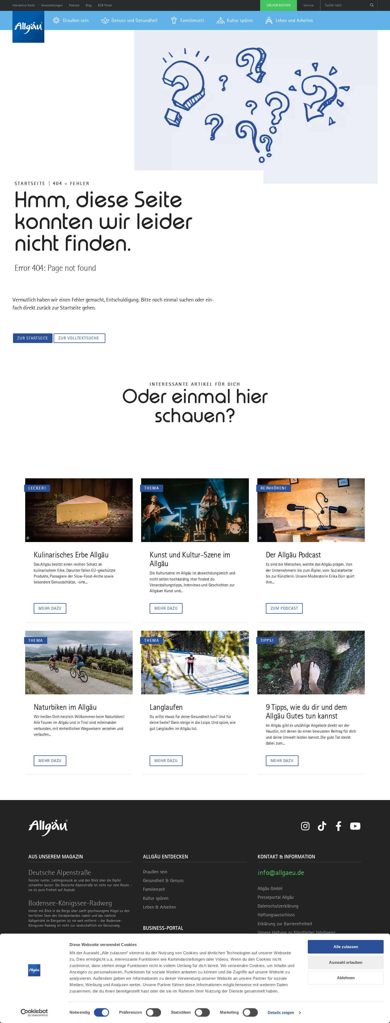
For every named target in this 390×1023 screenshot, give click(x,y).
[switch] (153, 1012)
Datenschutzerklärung (278, 906)
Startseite (30, 183)
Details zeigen (281, 1012)
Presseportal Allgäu (276, 897)
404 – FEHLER (71, 183)
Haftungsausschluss (276, 914)
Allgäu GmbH (270, 888)
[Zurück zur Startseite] (28, 27)
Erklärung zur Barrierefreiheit (285, 923)
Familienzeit (154, 889)
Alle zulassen (345, 946)
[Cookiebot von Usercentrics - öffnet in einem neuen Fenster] (34, 1013)
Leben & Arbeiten (159, 907)
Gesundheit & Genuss (163, 880)
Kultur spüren (155, 898)
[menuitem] (70, 20)
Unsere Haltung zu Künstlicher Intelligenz (296, 932)
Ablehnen (346, 977)
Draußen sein (155, 871)
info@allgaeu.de (281, 872)
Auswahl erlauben (345, 962)
